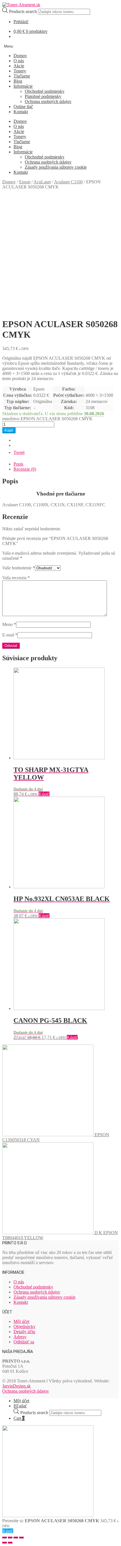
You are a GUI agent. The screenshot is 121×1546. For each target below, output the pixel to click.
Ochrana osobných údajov (48, 101)
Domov (20, 55)
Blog (18, 81)
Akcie (19, 65)
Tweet (19, 452)
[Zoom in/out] (21, 1537)
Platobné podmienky (43, 96)
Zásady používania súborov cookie (56, 167)
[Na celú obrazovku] (16, 1537)
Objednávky (24, 1326)
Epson (24, 181)
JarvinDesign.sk (16, 1386)
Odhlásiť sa (24, 1341)
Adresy (20, 1336)
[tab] (66, 464)
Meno (9, 624)
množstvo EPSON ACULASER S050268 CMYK (47, 418)
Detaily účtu (24, 1331)
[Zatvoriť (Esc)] (4, 1537)
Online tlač (23, 106)
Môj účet (21, 1321)
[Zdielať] (10, 1537)
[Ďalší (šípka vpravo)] (10, 1542)
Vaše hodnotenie (18, 567)
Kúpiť (9, 430)
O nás (19, 60)
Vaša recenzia (16, 577)
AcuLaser (42, 181)
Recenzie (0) (25, 469)
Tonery (20, 70)
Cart (19, 1418)
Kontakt (21, 111)
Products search (23, 11)
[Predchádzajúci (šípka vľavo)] (4, 1542)
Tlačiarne (22, 76)
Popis (18, 464)
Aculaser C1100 (68, 181)
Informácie (23, 86)
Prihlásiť (21, 21)
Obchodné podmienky (44, 91)
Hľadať (20, 1405)
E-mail (9, 634)
